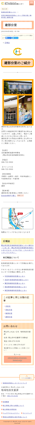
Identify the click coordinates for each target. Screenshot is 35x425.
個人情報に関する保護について (13, 405)
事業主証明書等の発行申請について (15, 417)
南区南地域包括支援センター (16, 290)
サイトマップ (27, 413)
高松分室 (8, 310)
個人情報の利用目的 (10, 409)
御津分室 (8, 313)
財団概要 (6, 402)
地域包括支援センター (8, 12)
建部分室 (8, 317)
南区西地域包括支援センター (16, 287)
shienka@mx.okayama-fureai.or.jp (17, 359)
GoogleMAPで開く (12, 195)
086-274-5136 (12, 396)
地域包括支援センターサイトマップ (15, 383)
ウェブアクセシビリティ (11, 413)
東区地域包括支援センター (15, 283)
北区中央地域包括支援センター (17, 280)
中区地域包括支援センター (15, 276)
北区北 (8, 306)
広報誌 (7, 43)
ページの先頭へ (26, 378)
